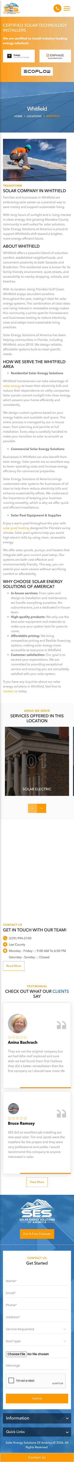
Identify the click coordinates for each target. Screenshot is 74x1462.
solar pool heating (16, 528)
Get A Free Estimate (37, 1234)
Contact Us (37, 1457)
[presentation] (36, 1381)
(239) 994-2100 (57, 8)
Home (18, 116)
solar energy (12, 386)
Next (41, 808)
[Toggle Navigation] (67, 8)
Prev (32, 808)
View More (37, 1182)
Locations (34, 116)
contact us (10, 691)
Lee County (17, 944)
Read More (13, 966)
